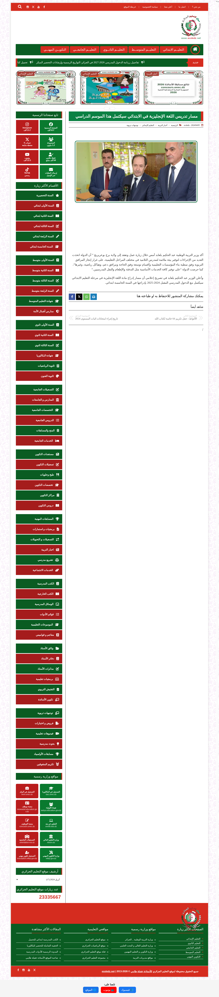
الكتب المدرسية (46, 583)
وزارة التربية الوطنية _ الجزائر (139, 939)
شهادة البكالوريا (45, 355)
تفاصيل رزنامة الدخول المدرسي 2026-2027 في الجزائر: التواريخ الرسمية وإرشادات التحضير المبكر (140, 62)
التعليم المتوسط (192, 952)
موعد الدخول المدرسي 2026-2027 (173, 94)
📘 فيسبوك (127, 990)
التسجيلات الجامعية (43, 389)
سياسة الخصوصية (150, 7)
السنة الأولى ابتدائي (44, 205)
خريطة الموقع (130, 7)
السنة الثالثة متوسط (43, 280)
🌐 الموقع (90, 990)
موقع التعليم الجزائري (95, 939)
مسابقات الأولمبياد (44, 754)
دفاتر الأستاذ (48, 658)
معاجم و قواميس (45, 634)
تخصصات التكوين (44, 485)
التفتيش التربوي (46, 689)
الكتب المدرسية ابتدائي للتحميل (43, 939)
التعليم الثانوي (194, 943)
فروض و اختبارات (44, 723)
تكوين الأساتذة (46, 699)
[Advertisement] (136, 230)
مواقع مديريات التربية (143, 958)
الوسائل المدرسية (44, 604)
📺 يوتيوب (108, 990)
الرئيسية (174, 125)
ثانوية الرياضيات (46, 365)
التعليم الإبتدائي (148, 125)
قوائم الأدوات (47, 614)
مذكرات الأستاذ (46, 668)
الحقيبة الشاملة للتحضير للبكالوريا (42, 945)
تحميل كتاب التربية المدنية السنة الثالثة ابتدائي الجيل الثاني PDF (46, 96)
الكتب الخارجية (46, 593)
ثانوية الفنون (47, 376)
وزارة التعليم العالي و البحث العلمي (136, 945)
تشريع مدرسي (46, 559)
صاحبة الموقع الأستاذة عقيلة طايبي (42, 958)
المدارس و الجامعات (43, 399)
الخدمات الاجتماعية (43, 570)
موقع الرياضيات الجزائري (93, 945)
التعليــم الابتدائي (173, 49)
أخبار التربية (162, 125)
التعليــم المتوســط (144, 49)
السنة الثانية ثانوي (44, 335)
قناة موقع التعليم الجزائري (93, 952)
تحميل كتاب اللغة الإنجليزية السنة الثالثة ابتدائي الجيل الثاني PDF (46, 62)
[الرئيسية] (195, 49)
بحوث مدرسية (47, 743)
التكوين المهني (193, 957)
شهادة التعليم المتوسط (41, 301)
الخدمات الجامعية (44, 440)
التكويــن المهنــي (55, 49)
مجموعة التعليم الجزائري (93, 958)
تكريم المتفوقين (45, 764)
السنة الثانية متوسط (43, 270)
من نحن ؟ (196, 7)
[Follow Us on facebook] (18, 970)
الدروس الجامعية (45, 420)
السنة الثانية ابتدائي (44, 215)
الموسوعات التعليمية (42, 624)
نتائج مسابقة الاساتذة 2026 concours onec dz (110, 96)
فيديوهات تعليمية (45, 733)
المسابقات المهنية (44, 518)
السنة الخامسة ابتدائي (42, 246)
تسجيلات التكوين (45, 464)
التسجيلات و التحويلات (42, 539)
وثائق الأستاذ (47, 648)
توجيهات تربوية (132, 125)
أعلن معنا (168, 7)
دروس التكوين (46, 505)
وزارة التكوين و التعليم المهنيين (138, 952)
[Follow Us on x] (34, 970)
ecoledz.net (108, 971)
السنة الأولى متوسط (44, 260)
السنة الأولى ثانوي (45, 324)
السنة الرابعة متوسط (43, 290)
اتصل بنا (182, 7)
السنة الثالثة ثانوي (44, 345)
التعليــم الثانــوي (114, 49)
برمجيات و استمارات (44, 529)
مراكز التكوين (47, 495)
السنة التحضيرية (45, 195)
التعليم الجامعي (193, 948)
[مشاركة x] (79, 297)
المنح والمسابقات (45, 430)
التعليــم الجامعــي (84, 49)
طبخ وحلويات (47, 474)
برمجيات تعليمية (45, 679)
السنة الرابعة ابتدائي (43, 236)
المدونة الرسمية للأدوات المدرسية (42, 952)
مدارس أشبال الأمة (43, 311)
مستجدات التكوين (44, 454)
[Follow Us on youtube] (29, 970)
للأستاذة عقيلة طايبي (141, 971)
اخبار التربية (47, 549)
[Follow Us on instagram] (23, 970)
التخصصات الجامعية (43, 410)
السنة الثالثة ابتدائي (44, 226)
